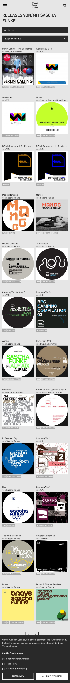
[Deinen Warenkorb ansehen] (63, 6)
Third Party (11, 664)
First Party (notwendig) (17, 659)
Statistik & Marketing (16, 668)
